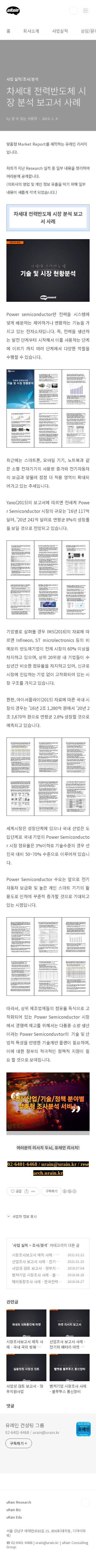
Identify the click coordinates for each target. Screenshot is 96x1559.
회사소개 (31, 31)
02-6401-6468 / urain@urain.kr (32, 1432)
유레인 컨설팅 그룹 (24, 1425)
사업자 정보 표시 (24, 1216)
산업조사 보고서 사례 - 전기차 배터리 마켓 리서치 (35, 1264)
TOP (85, 1502)
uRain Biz (13, 1509)
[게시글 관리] (33, 1191)
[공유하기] (26, 1191)
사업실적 (60, 31)
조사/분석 (39, 1245)
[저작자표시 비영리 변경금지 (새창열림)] (69, 1191)
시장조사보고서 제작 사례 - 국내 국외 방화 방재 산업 (37, 1257)
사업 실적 (20, 1245)
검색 (74, 11)
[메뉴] (86, 10)
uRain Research (18, 1502)
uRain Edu (14, 1517)
